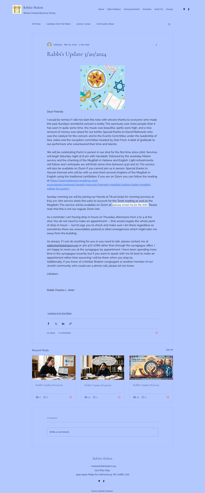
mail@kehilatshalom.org (103, 466)
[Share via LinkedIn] (63, 323)
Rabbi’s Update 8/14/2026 (97, 385)
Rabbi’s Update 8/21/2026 (49, 385)
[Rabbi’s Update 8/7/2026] (151, 367)
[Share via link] (70, 323)
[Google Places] (184, 9)
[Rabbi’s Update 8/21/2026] (53, 367)
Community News (105, 24)
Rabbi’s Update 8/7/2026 (146, 385)
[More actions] (156, 44)
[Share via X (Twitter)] (55, 323)
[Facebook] (188, 9)
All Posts (36, 24)
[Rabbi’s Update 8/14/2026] (102, 367)
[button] (169, 24)
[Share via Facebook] (48, 323)
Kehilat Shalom (33, 7)
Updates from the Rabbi (58, 24)
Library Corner (83, 24)
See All (169, 349)
